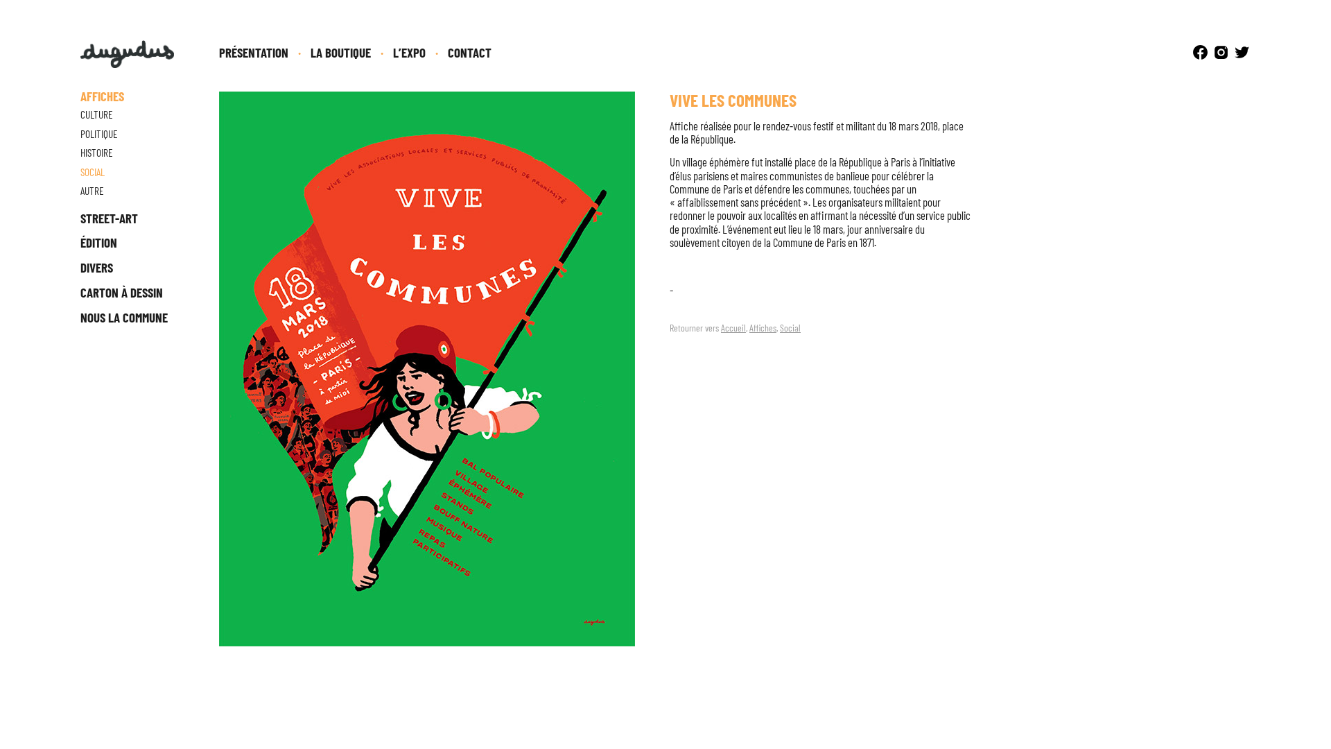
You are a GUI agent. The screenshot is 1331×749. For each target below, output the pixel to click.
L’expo (409, 52)
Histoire (96, 152)
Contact (469, 52)
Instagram (1221, 52)
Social (790, 328)
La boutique (341, 52)
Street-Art (109, 218)
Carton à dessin (121, 292)
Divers (96, 267)
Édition (98, 242)
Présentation (253, 52)
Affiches (762, 328)
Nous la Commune (124, 317)
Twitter (1242, 52)
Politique (99, 134)
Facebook (1200, 52)
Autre (92, 190)
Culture (96, 114)
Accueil (733, 328)
